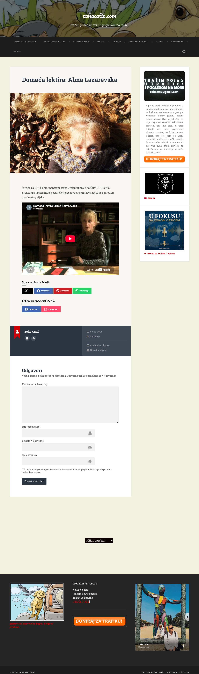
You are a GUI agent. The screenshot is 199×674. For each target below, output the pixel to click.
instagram (52, 309)
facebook (45, 290)
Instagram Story (54, 41)
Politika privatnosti (152, 672)
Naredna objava (98, 350)
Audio (159, 41)
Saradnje (177, 41)
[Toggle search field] (184, 52)
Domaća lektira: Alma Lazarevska (69, 79)
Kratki (116, 41)
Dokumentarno (138, 41)
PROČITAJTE (81, 601)
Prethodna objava (99, 345)
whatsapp (84, 290)
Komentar (34, 384)
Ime (31, 427)
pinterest (64, 290)
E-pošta (33, 441)
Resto (17, 51)
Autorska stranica (33, 338)
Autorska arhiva (27, 338)
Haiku (101, 41)
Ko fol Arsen (81, 41)
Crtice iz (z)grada (25, 41)
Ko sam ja (149, 197)
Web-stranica (29, 455)
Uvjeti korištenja (178, 672)
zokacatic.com (99, 15)
